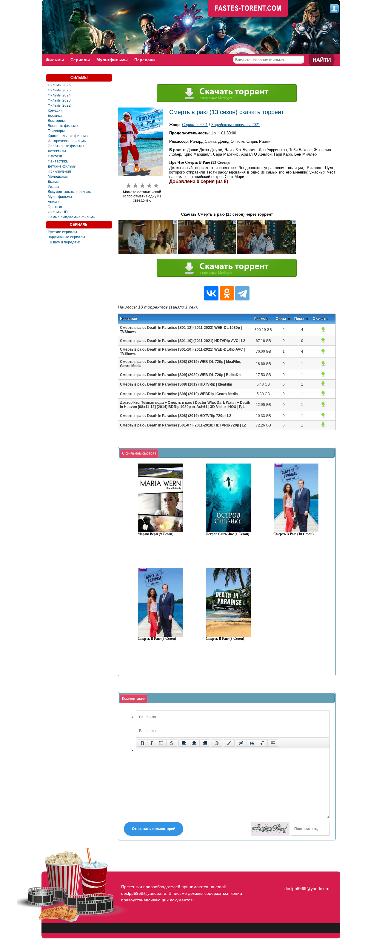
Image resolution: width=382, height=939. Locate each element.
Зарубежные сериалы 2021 (235, 124)
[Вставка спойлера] (272, 743)
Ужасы (53, 187)
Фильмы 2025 (59, 90)
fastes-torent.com (306, 877)
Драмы (53, 181)
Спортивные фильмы (66, 146)
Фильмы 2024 (59, 95)
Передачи (144, 59)
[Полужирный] (142, 743)
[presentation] (139, 453)
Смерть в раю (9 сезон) (157, 639)
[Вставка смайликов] (217, 743)
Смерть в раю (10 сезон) (293, 534)
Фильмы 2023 (59, 100)
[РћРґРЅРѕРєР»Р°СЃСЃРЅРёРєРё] (227, 293)
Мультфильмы (112, 59)
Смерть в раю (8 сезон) (225, 639)
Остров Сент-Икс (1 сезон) (227, 534)
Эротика (55, 207)
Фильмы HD (58, 212)
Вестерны (56, 121)
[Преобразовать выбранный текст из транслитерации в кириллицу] (262, 743)
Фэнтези (55, 156)
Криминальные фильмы (68, 136)
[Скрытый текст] (241, 743)
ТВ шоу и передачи (64, 242)
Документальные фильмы (70, 192)
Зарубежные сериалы (66, 237)
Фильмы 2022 (59, 105)
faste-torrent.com (248, 9)
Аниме (53, 202)
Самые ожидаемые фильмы (72, 217)
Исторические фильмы (67, 141)
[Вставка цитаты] (252, 743)
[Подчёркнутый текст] (161, 743)
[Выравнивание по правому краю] (204, 743)
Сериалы (80, 59)
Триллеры (56, 131)
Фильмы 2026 (59, 85)
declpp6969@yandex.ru (306, 888)
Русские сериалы (62, 232)
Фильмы (55, 59)
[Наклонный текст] (151, 743)
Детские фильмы (62, 166)
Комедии (55, 110)
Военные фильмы (63, 126)
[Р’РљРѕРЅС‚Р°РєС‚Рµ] (211, 293)
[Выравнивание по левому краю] (183, 743)
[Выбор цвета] (229, 743)
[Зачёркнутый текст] (171, 743)
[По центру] (194, 743)
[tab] (139, 453)
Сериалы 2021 (195, 124)
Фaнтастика (58, 161)
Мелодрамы (58, 176)
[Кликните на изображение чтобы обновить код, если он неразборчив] (270, 829)
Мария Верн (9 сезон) (155, 534)
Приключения (59, 171)
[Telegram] (242, 293)
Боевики (55, 115)
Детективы (57, 151)
